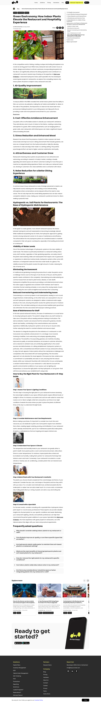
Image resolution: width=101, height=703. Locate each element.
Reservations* (17, 692)
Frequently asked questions (73, 38)
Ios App (18, 643)
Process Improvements (48, 612)
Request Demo (47, 665)
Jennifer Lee (42, 610)
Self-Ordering (17, 676)
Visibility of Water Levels (72, 26)
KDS (14, 670)
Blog (67, 2)
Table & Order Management (20, 673)
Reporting (16, 684)
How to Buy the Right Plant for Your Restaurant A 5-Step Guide (76, 35)
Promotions (16, 681)
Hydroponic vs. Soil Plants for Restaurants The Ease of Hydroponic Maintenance (77, 24)
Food (15, 612)
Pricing (49, 2)
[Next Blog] (88, 580)
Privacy (45, 688)
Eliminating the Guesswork (73, 28)
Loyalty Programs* (18, 689)
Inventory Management (19, 667)
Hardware (46, 677)
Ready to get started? (72, 41)
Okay (85, 700)
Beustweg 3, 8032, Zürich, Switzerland (77, 665)
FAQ (63, 2)
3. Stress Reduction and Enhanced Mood (76, 16)
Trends (15, 12)
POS (14, 678)
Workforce (16, 687)
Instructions (56, 2)
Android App (26, 643)
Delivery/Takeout (18, 695)
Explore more (70, 39)
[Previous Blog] (84, 580)
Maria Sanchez (18, 26)
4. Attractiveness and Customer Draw (76, 18)
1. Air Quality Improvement (73, 12)
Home (36, 2)
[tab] (38, 532)
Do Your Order (17, 610)
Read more (16, 114)
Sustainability (20, 12)
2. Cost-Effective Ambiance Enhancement (77, 14)
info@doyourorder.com (73, 667)
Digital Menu (16, 665)
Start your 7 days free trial (76, 2)
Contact (45, 683)
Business (27, 12)
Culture (18, 612)
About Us (45, 680)
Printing (40, 612)
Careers (45, 685)
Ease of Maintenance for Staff (74, 33)
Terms (45, 691)
